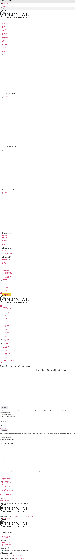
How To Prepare (5, 149)
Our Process (4, 192)
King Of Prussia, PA (7, 479)
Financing (6, 287)
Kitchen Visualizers (3, 426)
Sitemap (16, 516)
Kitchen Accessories (8, 326)
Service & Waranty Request (10, 281)
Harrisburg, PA (5, 486)
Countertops (7, 332)
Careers (6, 288)
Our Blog (6, 286)
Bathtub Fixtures (8, 312)
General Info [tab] (4, 407)
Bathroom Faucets (8, 308)
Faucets (6, 336)
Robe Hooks (7, 315)
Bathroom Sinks (8, 309)
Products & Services (8, 52)
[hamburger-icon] (1, 20)
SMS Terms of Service (29, 516)
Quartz (20, 419)
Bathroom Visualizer (8, 273)
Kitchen (5, 321)
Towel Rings (7, 319)
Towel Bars (7, 318)
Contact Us (7, 283)
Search (1, 7)
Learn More (4, 235)
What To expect (5, 96)
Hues (18, 419)
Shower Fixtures (8, 316)
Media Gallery (7, 277)
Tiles (5, 333)
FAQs (6, 290)
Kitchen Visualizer (8, 272)
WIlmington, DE (6, 494)
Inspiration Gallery (8, 276)
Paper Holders (7, 314)
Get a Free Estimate (8, 360)
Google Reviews (8, 284)
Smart (6, 329)
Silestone (23, 419)
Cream (15, 419)
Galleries (5, 274)
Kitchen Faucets (8, 323)
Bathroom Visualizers (4, 428)
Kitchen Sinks (7, 325)
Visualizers (6, 270)
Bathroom (5, 307)
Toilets (6, 311)
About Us (5, 280)
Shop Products (7, 238)
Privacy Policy (21, 516)
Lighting (6, 328)
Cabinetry (6, 322)
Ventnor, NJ (4, 501)
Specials (5, 279)
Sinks (6, 335)
